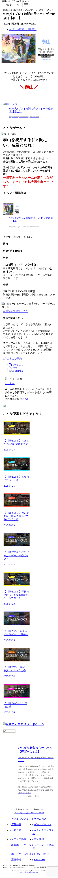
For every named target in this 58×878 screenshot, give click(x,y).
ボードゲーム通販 (21, 854)
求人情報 (39, 839)
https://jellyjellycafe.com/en (29, 872)
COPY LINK (18, 365)
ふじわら (10, 383)
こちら (25, 399)
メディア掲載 (18, 839)
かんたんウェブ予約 (43, 832)
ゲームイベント (42, 824)
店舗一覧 (16, 824)
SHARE (19, 371)
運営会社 (16, 859)
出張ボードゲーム (21, 845)
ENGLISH (39, 859)
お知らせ (16, 830)
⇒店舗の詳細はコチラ (15, 311)
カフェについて (20, 818)
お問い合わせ (41, 854)
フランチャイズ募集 (43, 846)
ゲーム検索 (40, 818)
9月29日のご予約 (12, 358)
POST (13, 367)
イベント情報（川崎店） (23, 29)
